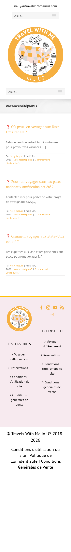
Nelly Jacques (16, 156)
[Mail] (52, 314)
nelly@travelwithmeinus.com (35, 6)
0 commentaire (42, 159)
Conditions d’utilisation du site (19, 381)
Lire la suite (12, 163)
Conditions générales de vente (19, 399)
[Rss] (62, 308)
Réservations (19, 368)
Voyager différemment (19, 356)
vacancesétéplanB (23, 159)
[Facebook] (41, 308)
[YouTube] (55, 308)
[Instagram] (48, 308)
